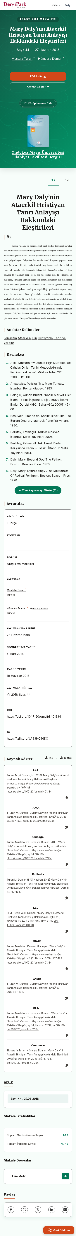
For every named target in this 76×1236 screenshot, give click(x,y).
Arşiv (8, 1082)
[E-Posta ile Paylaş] (65, 1209)
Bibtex (68, 757)
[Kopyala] (66, 798)
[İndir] (65, 1176)
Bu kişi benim (40, 608)
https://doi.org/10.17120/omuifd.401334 (34, 716)
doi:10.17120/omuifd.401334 (38, 820)
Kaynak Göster (36, 86)
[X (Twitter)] (38, 1209)
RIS (51, 757)
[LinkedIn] (51, 1209)
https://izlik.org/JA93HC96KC (27, 738)
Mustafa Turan (22, 58)
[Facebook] (11, 1209)
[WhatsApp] (24, 1209)
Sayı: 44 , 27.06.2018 (25, 1098)
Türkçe (54, 5)
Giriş (67, 5)
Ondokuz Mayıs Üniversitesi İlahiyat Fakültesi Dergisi (38, 154)
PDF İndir (36, 76)
